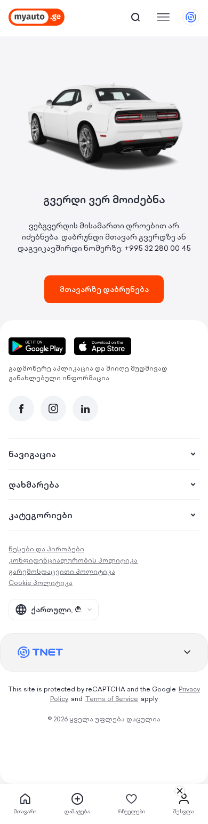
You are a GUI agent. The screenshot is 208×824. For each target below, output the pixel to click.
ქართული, (56, 609)
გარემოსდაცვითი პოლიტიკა (62, 571)
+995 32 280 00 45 (157, 248)
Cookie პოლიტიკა (41, 582)
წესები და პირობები (46, 548)
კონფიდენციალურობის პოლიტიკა (73, 560)
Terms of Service (111, 698)
